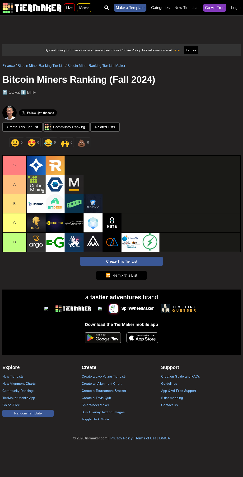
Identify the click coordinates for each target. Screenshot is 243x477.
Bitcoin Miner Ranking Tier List (41, 66)
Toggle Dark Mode (95, 419)
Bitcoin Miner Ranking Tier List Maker (96, 66)
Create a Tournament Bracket (104, 391)
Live (69, 8)
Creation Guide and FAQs (180, 376)
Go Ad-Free (214, 8)
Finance (8, 66)
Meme (84, 8)
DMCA (164, 438)
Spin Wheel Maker (95, 405)
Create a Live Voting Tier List (103, 376)
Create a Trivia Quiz (97, 398)
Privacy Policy (121, 438)
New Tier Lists (186, 8)
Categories (160, 8)
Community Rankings (18, 391)
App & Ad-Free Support (178, 391)
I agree (191, 50)
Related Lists (105, 127)
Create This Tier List (22, 127)
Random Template (28, 413)
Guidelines (169, 383)
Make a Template (130, 8)
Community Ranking (69, 127)
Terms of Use (146, 438)
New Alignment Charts (19, 383)
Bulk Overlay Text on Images (103, 412)
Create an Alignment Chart (102, 383)
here (176, 50)
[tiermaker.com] (32, 7)
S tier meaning (172, 398)
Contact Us (169, 405)
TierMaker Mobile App (18, 398)
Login (236, 8)
